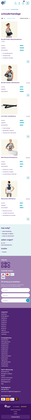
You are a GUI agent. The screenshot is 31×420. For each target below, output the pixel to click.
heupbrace (4, 322)
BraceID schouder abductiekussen (10, 82)
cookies (15, 413)
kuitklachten (4, 352)
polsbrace (3, 328)
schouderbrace (5, 332)
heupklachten (4, 348)
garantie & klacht (6, 380)
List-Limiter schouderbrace (8, 116)
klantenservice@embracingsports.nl (11, 391)
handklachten (4, 346)
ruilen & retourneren (6, 378)
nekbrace (3, 326)
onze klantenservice (6, 245)
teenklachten (4, 364)
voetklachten (4, 366)
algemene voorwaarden (16, 409)
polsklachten (4, 358)
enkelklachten (5, 344)
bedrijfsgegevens (5, 382)
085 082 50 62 (5, 389)
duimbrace (4, 314)
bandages (8, 9)
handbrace (4, 320)
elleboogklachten (5, 342)
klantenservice (5, 372)
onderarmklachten (6, 356)
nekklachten (4, 354)
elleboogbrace (5, 316)
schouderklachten (6, 362)
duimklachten (4, 340)
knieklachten (4, 350)
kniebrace (3, 324)
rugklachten (4, 360)
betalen (3, 376)
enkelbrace (4, 318)
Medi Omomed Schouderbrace (9, 157)
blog (2, 384)
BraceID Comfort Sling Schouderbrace (11, 39)
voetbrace (4, 334)
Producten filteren (15, 417)
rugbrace (3, 330)
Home (3, 9)
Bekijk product (28, 61)
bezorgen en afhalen (6, 374)
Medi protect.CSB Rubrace (8, 199)
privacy (15, 411)
